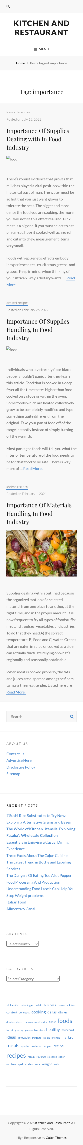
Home (21, 63)
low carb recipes (18, 112)
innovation (24, 1037)
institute (36, 1037)
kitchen (56, 1037)
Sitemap (13, 773)
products (36, 1046)
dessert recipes (17, 303)
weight (47, 1064)
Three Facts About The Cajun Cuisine (36, 855)
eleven (19, 1022)
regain (31, 1056)
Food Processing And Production (33, 882)
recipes (16, 1055)
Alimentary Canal (20, 908)
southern (11, 1064)
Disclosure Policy (20, 767)
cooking (38, 1011)
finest (52, 1022)
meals (12, 1045)
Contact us (15, 753)
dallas (52, 1012)
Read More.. (33, 468)
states (29, 1064)
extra (44, 1022)
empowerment (32, 1022)
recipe (58, 1045)
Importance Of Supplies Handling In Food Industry (37, 329)
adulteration (12, 1005)
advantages (27, 1005)
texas (37, 1064)
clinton (71, 1005)
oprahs (25, 1046)
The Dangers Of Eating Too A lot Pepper (39, 875)
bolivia (38, 1005)
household (68, 1030)
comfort (11, 1012)
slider (62, 1056)
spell (20, 1064)
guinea (29, 1030)
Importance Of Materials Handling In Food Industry (39, 513)
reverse (41, 1056)
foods (64, 1020)
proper (47, 1046)
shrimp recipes (17, 487)
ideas (11, 1036)
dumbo (10, 1022)
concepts (24, 1012)
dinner (62, 1012)
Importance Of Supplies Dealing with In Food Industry (37, 139)
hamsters (39, 1030)
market (67, 1037)
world (56, 1064)
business (50, 1005)
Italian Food (16, 902)
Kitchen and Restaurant (41, 27)
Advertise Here (18, 760)
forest (9, 1030)
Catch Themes (56, 1137)
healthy (53, 1029)
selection (52, 1056)
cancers (62, 1005)
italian (46, 1037)
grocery (19, 1030)
